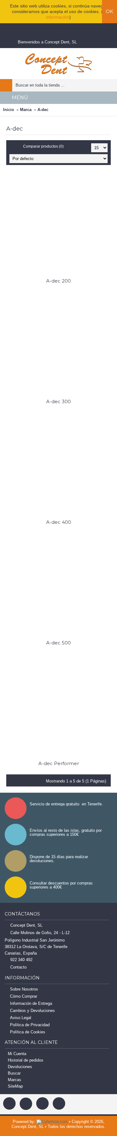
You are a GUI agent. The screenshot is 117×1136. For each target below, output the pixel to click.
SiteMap (15, 1086)
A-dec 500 (58, 643)
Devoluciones (20, 1066)
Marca (26, 109)
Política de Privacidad (30, 1024)
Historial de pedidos (25, 1060)
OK (109, 11)
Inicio (8, 109)
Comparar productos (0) (43, 146)
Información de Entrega (31, 1003)
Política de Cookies (27, 1032)
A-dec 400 (58, 522)
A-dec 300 (58, 401)
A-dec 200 (58, 281)
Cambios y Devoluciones (32, 1010)
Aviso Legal (20, 1017)
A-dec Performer (58, 763)
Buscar (14, 1073)
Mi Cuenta (17, 1053)
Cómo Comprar (23, 996)
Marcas (14, 1079)
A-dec (42, 109)
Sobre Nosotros (24, 989)
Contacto (18, 967)
